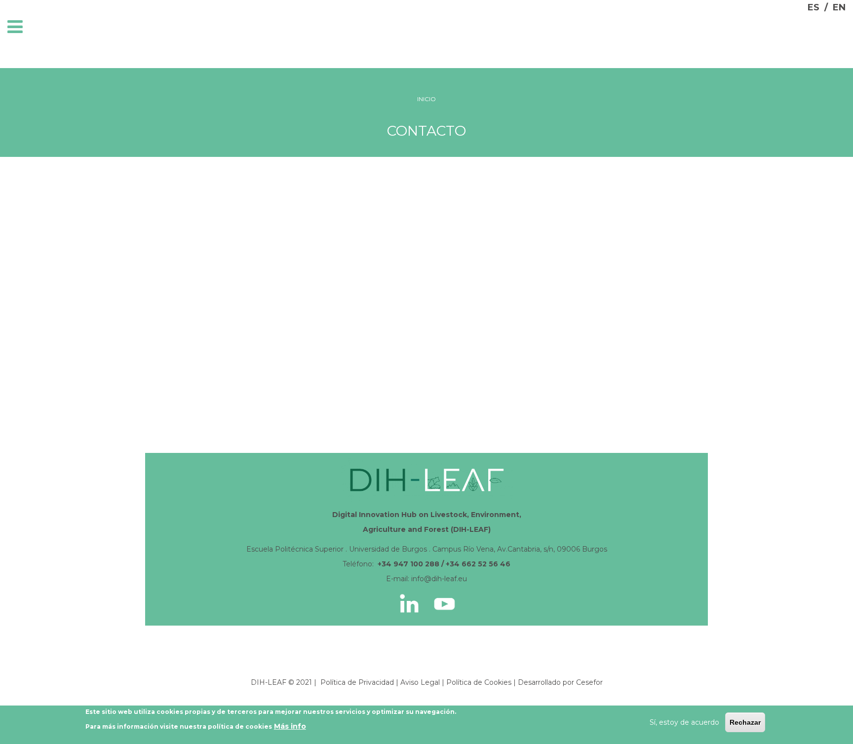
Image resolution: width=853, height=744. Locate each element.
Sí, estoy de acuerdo (684, 722)
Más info (290, 726)
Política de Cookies (478, 682)
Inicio (426, 99)
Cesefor (589, 682)
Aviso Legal (420, 682)
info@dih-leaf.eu (439, 578)
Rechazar (745, 722)
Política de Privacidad (357, 682)
